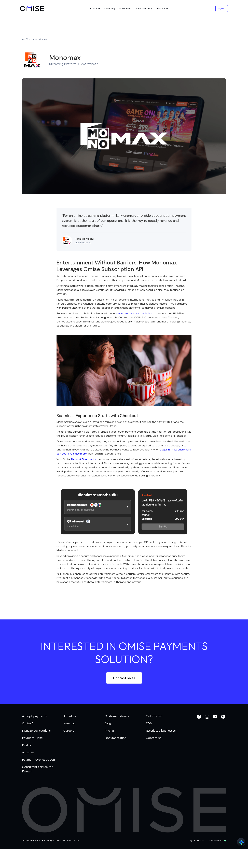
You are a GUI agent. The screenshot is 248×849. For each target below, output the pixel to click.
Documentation (115, 738)
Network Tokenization (84, 459)
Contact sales (124, 678)
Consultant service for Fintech (37, 769)
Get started (154, 716)
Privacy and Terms (31, 840)
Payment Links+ (33, 738)
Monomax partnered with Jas (134, 313)
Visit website (89, 64)
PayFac (27, 745)
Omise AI (28, 723)
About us (69, 716)
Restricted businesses (161, 731)
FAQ (149, 723)
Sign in (221, 8)
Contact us (153, 738)
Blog (108, 723)
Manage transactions (36, 731)
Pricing (109, 731)
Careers (68, 731)
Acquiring (28, 752)
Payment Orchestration (38, 760)
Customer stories (117, 716)
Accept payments (34, 716)
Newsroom (70, 723)
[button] (95, 8)
